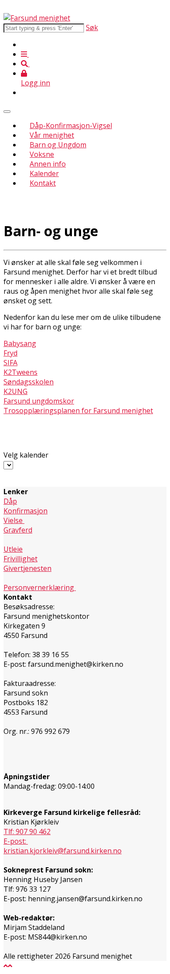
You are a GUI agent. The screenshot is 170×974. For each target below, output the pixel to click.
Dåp (10, 501)
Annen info (48, 164)
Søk (92, 27)
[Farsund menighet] (36, 18)
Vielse (13, 520)
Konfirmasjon (25, 511)
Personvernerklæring (39, 587)
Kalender (44, 173)
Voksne (42, 154)
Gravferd (17, 530)
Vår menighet (52, 135)
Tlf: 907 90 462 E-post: (27, 836)
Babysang (19, 343)
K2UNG (15, 391)
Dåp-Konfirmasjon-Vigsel (71, 125)
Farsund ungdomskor (38, 401)
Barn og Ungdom (58, 144)
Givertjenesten (27, 568)
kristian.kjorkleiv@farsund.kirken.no (62, 850)
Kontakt (43, 183)
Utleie (13, 549)
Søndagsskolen (28, 382)
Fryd (10, 353)
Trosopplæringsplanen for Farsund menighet (78, 410)
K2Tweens (20, 372)
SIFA (10, 362)
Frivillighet (20, 558)
